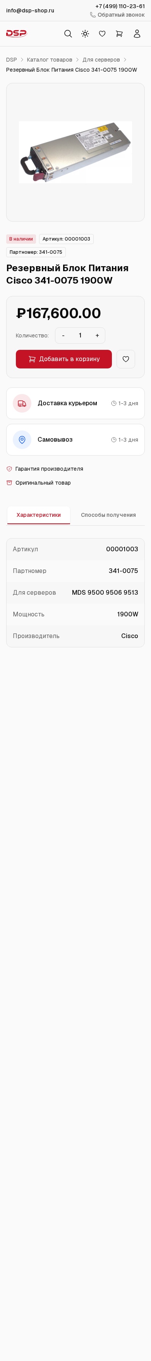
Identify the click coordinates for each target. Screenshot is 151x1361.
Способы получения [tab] (108, 514)
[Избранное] (102, 34)
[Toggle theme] (85, 34)
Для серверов (101, 59)
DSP (11, 59)
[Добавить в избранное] (126, 359)
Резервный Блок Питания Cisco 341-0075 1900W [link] (71, 69)
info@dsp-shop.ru (30, 10)
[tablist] (75, 515)
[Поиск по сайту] (68, 34)
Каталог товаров (49, 59)
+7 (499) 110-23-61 (120, 6)
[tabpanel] (75, 592)
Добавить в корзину (69, 359)
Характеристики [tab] (39, 514)
